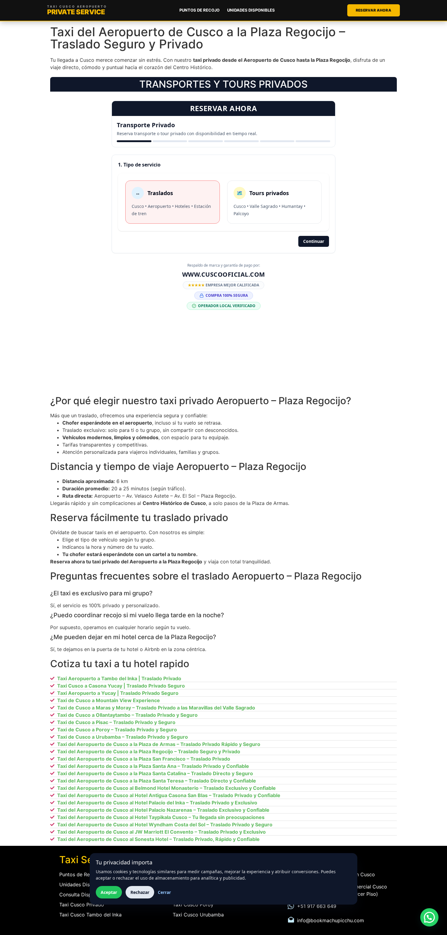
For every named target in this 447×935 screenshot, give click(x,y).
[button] (429, 917)
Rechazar (139, 892)
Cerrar (164, 892)
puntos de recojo (199, 10)
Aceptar (109, 892)
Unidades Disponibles (251, 10)
